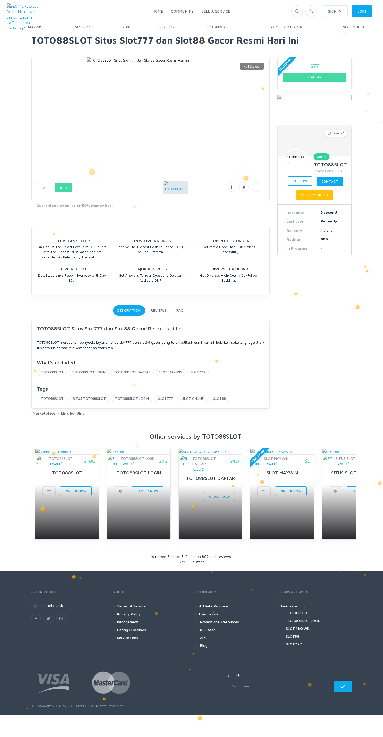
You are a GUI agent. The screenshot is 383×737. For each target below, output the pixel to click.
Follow (300, 181)
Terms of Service (131, 606)
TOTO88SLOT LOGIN (286, 27)
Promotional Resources (219, 622)
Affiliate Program (213, 606)
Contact (330, 181)
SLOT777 (82, 27)
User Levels (208, 614)
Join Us (234, 675)
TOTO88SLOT (218, 27)
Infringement (128, 622)
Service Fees (127, 637)
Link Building (73, 413)
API (202, 637)
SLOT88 (124, 27)
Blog (203, 645)
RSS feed (207, 629)
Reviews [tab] (158, 310)
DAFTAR (314, 77)
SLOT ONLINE (354, 27)
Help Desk (55, 605)
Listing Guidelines (131, 629)
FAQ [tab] (180, 310)
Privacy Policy (128, 614)
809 (63, 188)
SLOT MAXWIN (170, 372)
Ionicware (289, 606)
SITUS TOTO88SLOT (89, 398)
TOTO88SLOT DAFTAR (132, 372)
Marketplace (44, 413)
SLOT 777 (166, 27)
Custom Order (314, 195)
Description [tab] (129, 310)
